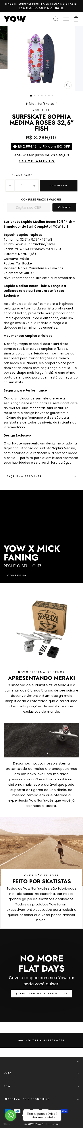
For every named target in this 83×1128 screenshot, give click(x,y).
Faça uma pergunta (24, 476)
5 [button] (46, 96)
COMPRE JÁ (17, 575)
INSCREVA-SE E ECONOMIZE (27, 1099)
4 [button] (42, 96)
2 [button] (35, 96)
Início (30, 104)
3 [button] (39, 96)
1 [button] (31, 96)
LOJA (8, 1073)
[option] (41, 6)
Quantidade (22, 175)
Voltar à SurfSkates (45, 1040)
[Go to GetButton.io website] (11, 1123)
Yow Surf (41, 110)
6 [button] (49, 96)
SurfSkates (46, 104)
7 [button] (53, 96)
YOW (7, 1086)
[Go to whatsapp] (10, 1115)
